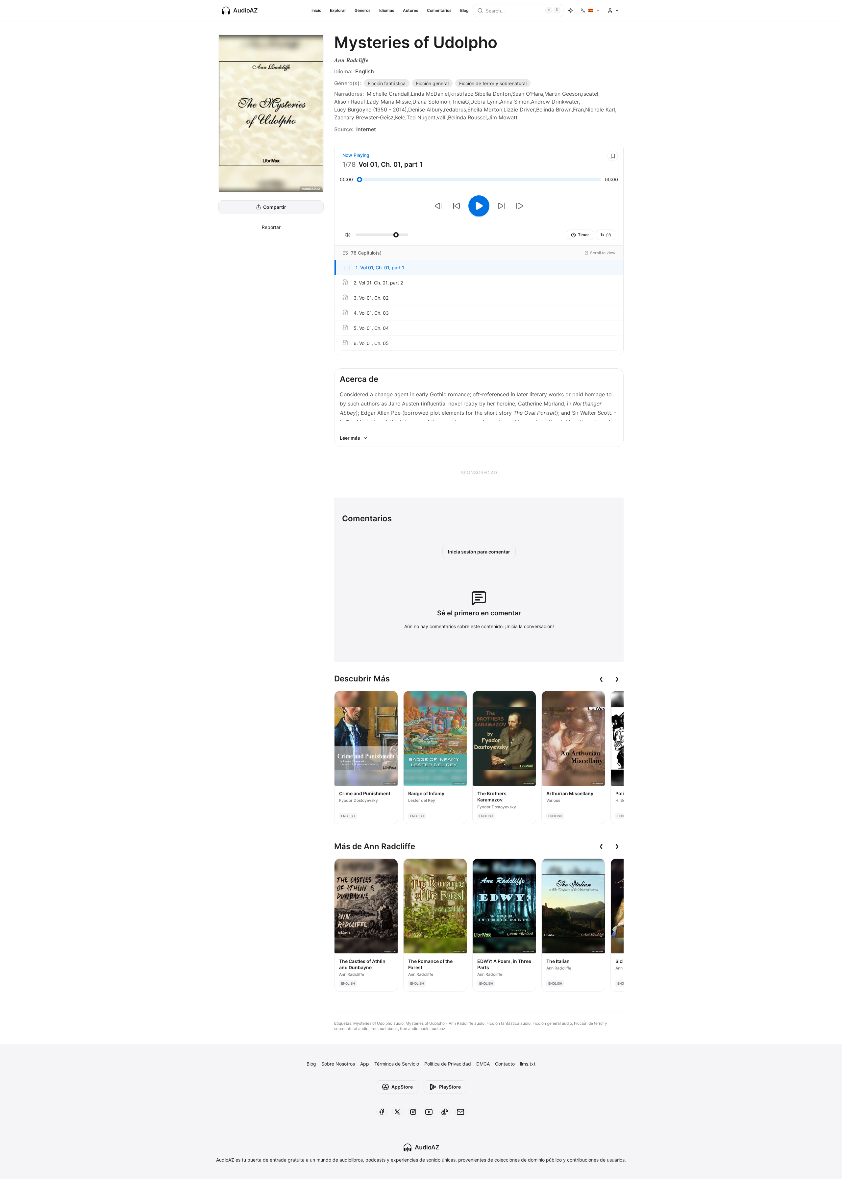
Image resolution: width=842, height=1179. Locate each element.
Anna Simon (515, 101)
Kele (400, 117)
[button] (478, 267)
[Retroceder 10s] (456, 205)
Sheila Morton (484, 109)
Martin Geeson (562, 93)
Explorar (338, 10)
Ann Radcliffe (351, 60)
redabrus (455, 109)
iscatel (590, 93)
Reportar (271, 227)
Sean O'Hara (527, 93)
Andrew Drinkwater (555, 101)
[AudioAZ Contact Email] (460, 1112)
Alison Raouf (349, 101)
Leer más (350, 438)
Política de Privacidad (447, 1064)
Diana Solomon (431, 101)
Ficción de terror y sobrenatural (493, 83)
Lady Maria (380, 101)
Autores (410, 10)
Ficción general (432, 83)
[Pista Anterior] (438, 205)
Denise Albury (425, 109)
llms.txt (527, 1064)
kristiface (461, 93)
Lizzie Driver (519, 109)
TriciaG (460, 101)
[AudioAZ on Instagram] (413, 1112)
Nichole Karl (600, 109)
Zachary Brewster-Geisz (364, 117)
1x (602, 234)
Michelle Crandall (388, 93)
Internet (366, 129)
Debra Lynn (484, 101)
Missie (403, 101)
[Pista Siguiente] (519, 205)
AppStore (402, 1087)
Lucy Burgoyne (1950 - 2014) (370, 109)
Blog (464, 10)
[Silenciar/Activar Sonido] (347, 235)
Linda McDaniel (430, 93)
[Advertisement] (479, 472)
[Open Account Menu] (613, 10)
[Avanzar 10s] (501, 205)
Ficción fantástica (387, 83)
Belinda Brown (554, 109)
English (364, 71)
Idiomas (386, 10)
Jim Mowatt (503, 117)
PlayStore (450, 1087)
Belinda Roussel (467, 117)
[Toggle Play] (478, 205)
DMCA (483, 1064)
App (364, 1064)
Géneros (363, 10)
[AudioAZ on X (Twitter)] (397, 1112)
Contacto (505, 1064)
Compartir (274, 207)
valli (442, 117)
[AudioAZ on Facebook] (381, 1112)
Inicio (316, 10)
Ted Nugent (421, 117)
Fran (578, 109)
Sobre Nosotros (338, 1064)
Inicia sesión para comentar (479, 551)
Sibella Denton (493, 93)
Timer (583, 234)
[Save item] (612, 156)
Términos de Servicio (396, 1064)
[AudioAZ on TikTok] (444, 1112)
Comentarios (439, 10)
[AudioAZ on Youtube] (429, 1112)
